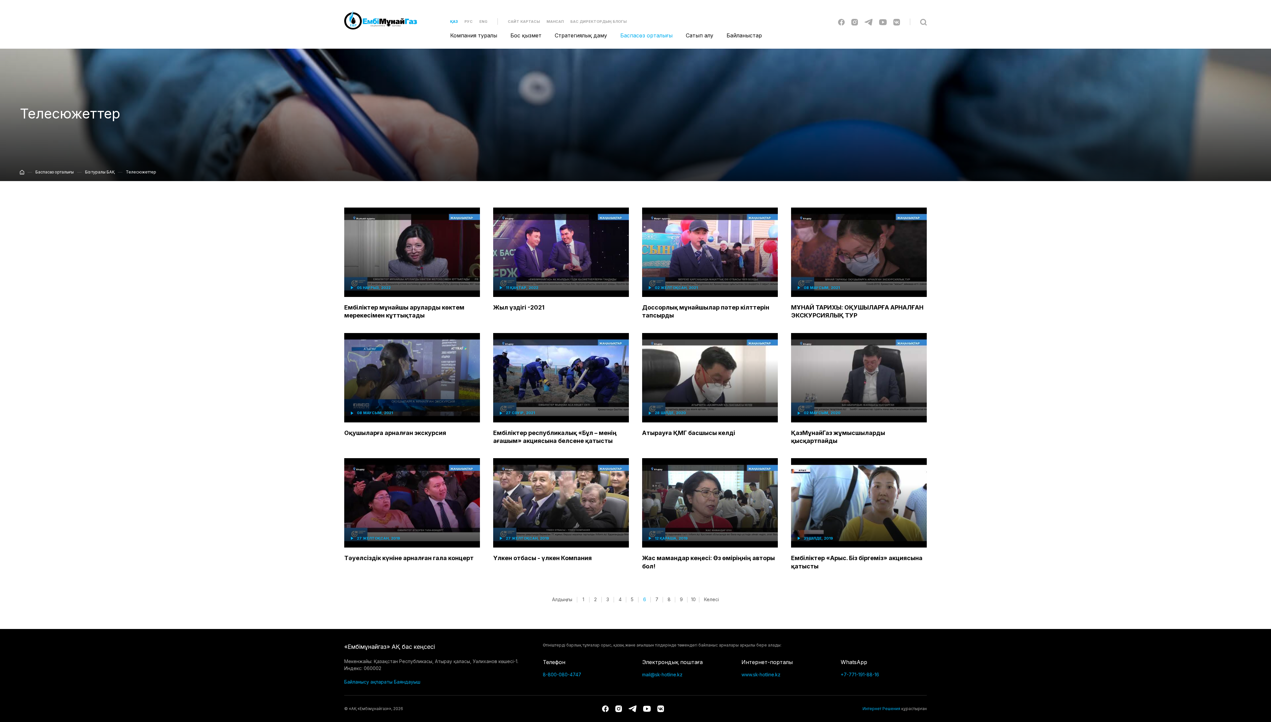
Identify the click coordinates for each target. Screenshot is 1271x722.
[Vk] (896, 21)
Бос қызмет (525, 35)
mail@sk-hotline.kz (662, 674)
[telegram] (868, 21)
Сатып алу (699, 35)
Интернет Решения (881, 708)
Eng (483, 21)
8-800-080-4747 (562, 674)
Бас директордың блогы (598, 21)
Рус (468, 21)
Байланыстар (744, 35)
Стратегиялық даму (581, 35)
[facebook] (841, 21)
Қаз (454, 21)
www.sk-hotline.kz (760, 674)
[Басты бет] (22, 171)
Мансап (555, 21)
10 (693, 599)
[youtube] (883, 21)
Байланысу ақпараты (368, 682)
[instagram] (854, 21)
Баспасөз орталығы (646, 35)
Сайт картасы (524, 21)
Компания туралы (473, 35)
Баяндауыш (407, 682)
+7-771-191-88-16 (860, 674)
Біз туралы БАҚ (100, 171)
